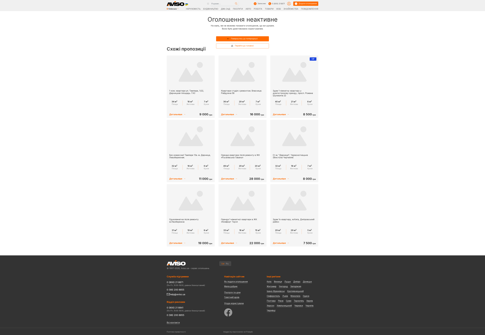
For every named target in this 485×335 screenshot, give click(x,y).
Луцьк (287, 282)
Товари (269, 9)
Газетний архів (231, 297)
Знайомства (291, 9)
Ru (227, 263)
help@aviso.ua (177, 294)
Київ (269, 282)
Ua (222, 263)
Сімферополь (273, 296)
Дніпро (296, 282)
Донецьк (307, 282)
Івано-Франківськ (276, 291)
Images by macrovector (233, 332)
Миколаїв (295, 296)
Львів (285, 296)
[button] (242, 38)
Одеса (306, 296)
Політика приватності (176, 332)
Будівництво (210, 9)
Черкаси (298, 306)
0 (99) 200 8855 (175, 289)
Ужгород (283, 286)
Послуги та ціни (232, 292)
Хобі (278, 9)
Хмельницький (284, 306)
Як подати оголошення (236, 282)
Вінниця (278, 282)
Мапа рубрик (230, 286)
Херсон (270, 306)
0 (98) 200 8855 (175, 315)
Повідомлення (309, 9)
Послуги (238, 9)
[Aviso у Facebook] (240, 311)
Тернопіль (299, 301)
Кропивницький (295, 291)
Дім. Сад (225, 9)
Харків (309, 301)
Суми (288, 301)
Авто (248, 9)
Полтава (271, 301)
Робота (258, 9)
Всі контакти (173, 322)
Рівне (280, 301)
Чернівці (271, 310)
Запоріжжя (295, 286)
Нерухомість (193, 9)
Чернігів (309, 306)
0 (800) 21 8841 (175, 307)
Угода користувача (234, 303)
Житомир (271, 286)
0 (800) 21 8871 (278, 3)
